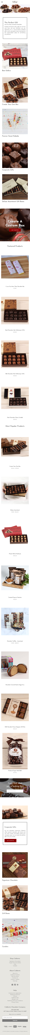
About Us (15, 973)
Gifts (15, 964)
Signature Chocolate (10, 880)
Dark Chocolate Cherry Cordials (15, 417)
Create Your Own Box (10, 104)
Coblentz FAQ (15, 997)
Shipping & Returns (15, 994)
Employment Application (15, 993)
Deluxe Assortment (15, 510)
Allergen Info (15, 999)
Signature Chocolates (15, 961)
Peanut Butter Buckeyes (15, 553)
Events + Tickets (15, 979)
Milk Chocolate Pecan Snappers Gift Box (15, 727)
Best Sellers (6, 71)
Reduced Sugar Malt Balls (15, 770)
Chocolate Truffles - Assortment (15, 641)
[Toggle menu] (2, 2)
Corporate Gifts (8, 170)
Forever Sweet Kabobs (10, 136)
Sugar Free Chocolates (15, 962)
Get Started (15, 230)
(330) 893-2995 (15, 1009)
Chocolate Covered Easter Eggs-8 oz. (15, 684)
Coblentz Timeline (15, 974)
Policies (15, 996)
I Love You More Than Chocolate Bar (15, 286)
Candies (5, 946)
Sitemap (15, 981)
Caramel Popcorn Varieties (15, 597)
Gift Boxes (6, 913)
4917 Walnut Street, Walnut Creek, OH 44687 (15, 1011)
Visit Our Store (15, 976)
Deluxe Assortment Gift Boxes (13, 201)
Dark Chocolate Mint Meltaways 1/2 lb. (15, 330)
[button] (29, 3)
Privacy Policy (15, 1002)
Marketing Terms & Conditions (15, 1000)
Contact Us (15, 978)
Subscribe (15, 1020)
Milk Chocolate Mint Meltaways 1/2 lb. (15, 373)
